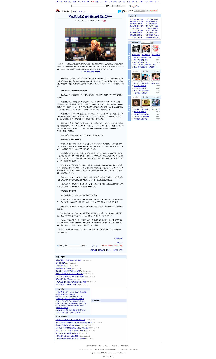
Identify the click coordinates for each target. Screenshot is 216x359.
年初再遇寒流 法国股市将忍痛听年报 (68, 260)
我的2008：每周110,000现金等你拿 (112, 246)
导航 (151, 1)
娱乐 (70, 1)
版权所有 (111, 356)
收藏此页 (101, 250)
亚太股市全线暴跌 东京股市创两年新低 (69, 274)
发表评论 (119, 242)
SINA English (121, 349)
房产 (106, 1)
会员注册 (128, 349)
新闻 (61, 1)
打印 (115, 250)
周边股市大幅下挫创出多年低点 (67, 284)
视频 (97, 1)
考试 (124, 1)
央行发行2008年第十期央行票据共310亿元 (70, 339)
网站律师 (113, 349)
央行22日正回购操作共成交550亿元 (68, 336)
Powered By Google (92, 246)
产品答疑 (134, 349)
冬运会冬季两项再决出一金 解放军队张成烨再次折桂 (74, 322)
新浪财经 (75, 11)
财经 (74, 1)
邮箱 (146, 1)
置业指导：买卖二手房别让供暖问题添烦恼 (71, 330)
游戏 (110, 1)
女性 (115, 1)
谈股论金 (93, 250)
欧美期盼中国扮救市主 (63, 268)
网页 (61, 246)
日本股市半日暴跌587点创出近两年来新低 (70, 276)
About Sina (88, 349)
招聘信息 (107, 349)
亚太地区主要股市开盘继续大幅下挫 (68, 271)
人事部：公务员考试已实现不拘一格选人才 (71, 320)
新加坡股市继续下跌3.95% (65, 279)
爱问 (142, 1)
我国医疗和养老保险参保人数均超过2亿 (69, 325)
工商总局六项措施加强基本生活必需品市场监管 (72, 328)
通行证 (157, 1)
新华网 (104, 21)
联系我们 (101, 349)
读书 (119, 1)
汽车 (101, 1)
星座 (128, 1)
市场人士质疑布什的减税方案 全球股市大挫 (71, 282)
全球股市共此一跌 (62, 266)
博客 (88, 1)
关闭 (121, 250)
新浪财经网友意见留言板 (94, 346)
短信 (137, 1)
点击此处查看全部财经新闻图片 (90, 72)
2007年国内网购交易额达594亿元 (67, 333)
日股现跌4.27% (61, 263)
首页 (56, 1)
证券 (80, 11)
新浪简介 (81, 349)
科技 (83, 1)
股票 (79, 1)
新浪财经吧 (118, 238)
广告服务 (94, 349)
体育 (65, 1)
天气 (133, 1)
